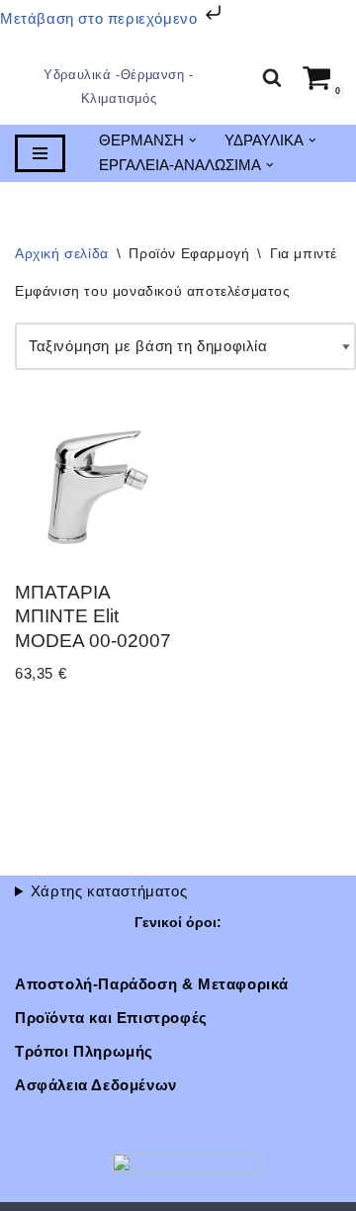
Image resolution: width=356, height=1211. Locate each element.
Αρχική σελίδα (62, 254)
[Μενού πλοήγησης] (40, 154)
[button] (193, 142)
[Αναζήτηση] (272, 78)
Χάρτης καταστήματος (109, 891)
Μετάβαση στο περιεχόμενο (101, 18)
